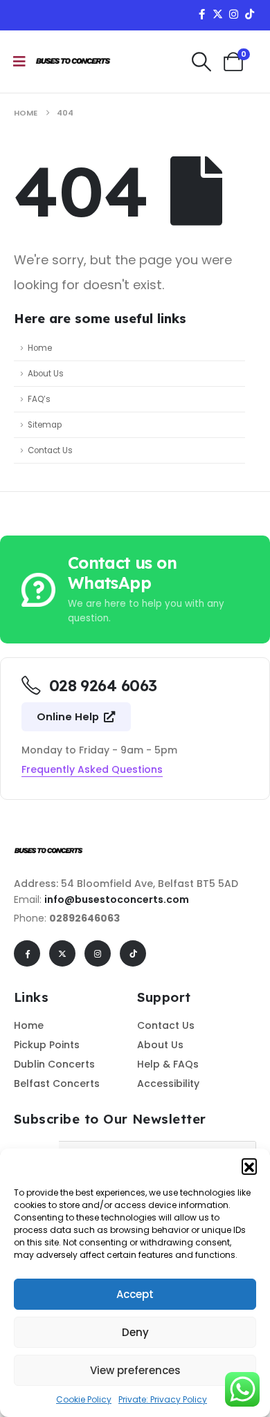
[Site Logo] (73, 61)
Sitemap (45, 424)
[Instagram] (233, 14)
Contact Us (50, 450)
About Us (46, 373)
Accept (135, 1294)
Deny (135, 1332)
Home (40, 348)
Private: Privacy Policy (162, 1399)
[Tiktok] (249, 14)
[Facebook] (201, 14)
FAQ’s (39, 399)
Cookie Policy (83, 1399)
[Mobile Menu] (19, 61)
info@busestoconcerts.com (116, 899)
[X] (217, 14)
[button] (249, 1166)
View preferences (135, 1370)
